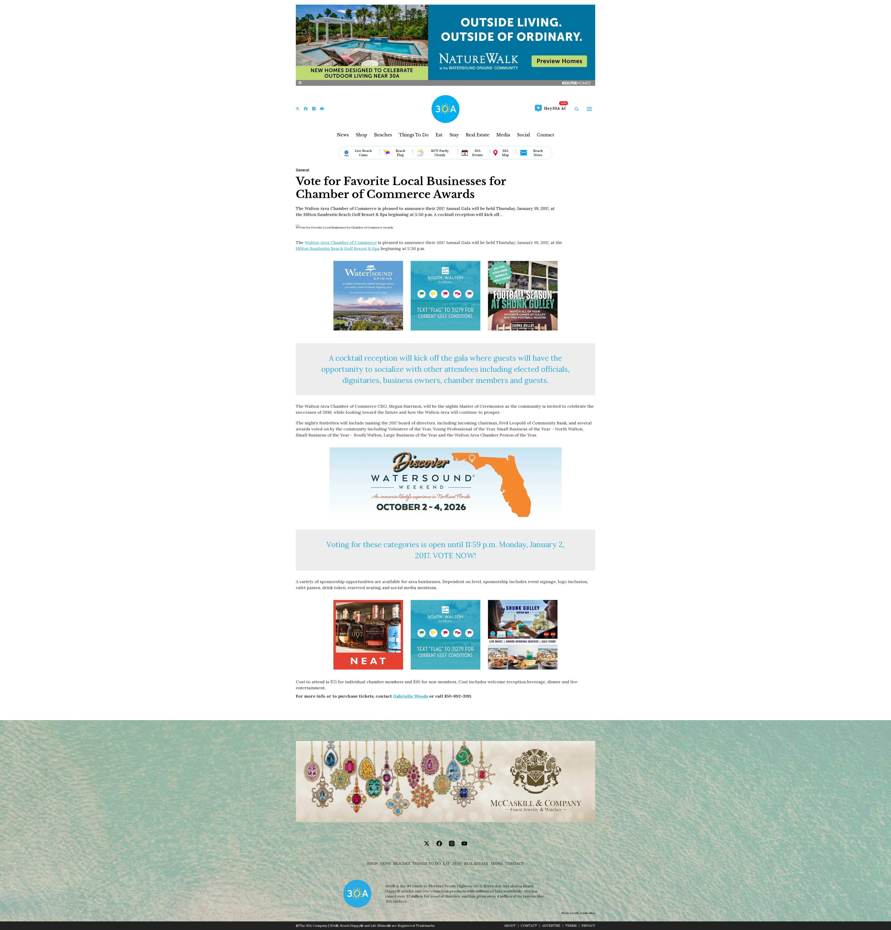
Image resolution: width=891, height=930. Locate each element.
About (510, 925)
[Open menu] (589, 109)
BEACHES (401, 863)
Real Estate (477, 135)
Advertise (551, 925)
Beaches (383, 135)
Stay (454, 135)
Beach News (538, 153)
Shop (361, 135)
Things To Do (414, 135)
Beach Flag (400, 153)
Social (523, 135)
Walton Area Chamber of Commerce (341, 242)
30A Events (477, 153)
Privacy (588, 925)
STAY (457, 863)
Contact (545, 135)
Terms (571, 925)
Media (503, 135)
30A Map (505, 153)
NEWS (385, 863)
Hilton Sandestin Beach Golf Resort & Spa (338, 248)
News (343, 135)
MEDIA (497, 863)
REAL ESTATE (476, 863)
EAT (446, 863)
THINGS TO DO (427, 863)
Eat (439, 135)
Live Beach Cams (363, 153)
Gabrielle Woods (410, 696)
